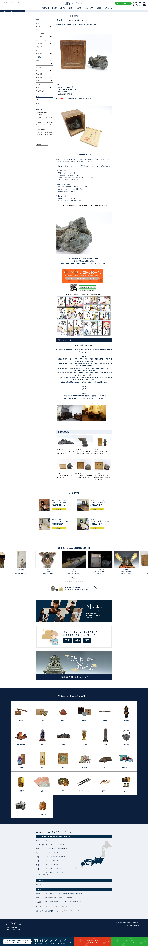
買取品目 (54, 8)
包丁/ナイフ (105, 791)
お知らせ (38, 103)
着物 (37, 80)
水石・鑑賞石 (40, 43)
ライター (126, 791)
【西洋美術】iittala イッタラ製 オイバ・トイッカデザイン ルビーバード (44, 124)
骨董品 (21, 720)
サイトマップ (136, 922)
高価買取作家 (45, 8)
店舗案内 (71, 8)
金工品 (38, 50)
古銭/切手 (21, 791)
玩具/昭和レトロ (126, 767)
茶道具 (42, 720)
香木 (37, 70)
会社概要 (99, 8)
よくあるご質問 (89, 8)
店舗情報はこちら (59, 509)
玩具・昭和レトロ (41, 74)
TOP (37, 8)
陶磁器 (38, 30)
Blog (37, 99)
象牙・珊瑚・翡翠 (41, 40)
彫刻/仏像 (84, 744)
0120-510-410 (13, 929)
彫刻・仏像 (39, 47)
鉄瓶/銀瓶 (126, 744)
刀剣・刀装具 (40, 33)
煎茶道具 (38, 84)
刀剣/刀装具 (105, 720)
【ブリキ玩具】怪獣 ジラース (44, 118)
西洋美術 (38, 67)
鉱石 (37, 87)
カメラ (21, 814)
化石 (63, 791)
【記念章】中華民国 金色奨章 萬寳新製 (44, 113)
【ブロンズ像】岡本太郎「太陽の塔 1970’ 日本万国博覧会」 (44, 134)
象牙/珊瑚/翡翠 (21, 744)
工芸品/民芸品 (40, 91)
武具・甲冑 (39, 36)
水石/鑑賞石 (63, 744)
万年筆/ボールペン (84, 791)
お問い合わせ (108, 8)
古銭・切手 (39, 77)
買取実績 (62, 8)
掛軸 (37, 60)
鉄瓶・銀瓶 (39, 53)
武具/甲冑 (126, 720)
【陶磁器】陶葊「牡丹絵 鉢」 (44, 129)
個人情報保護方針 (120, 922)
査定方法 (79, 8)
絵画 (37, 63)
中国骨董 (21, 767)
